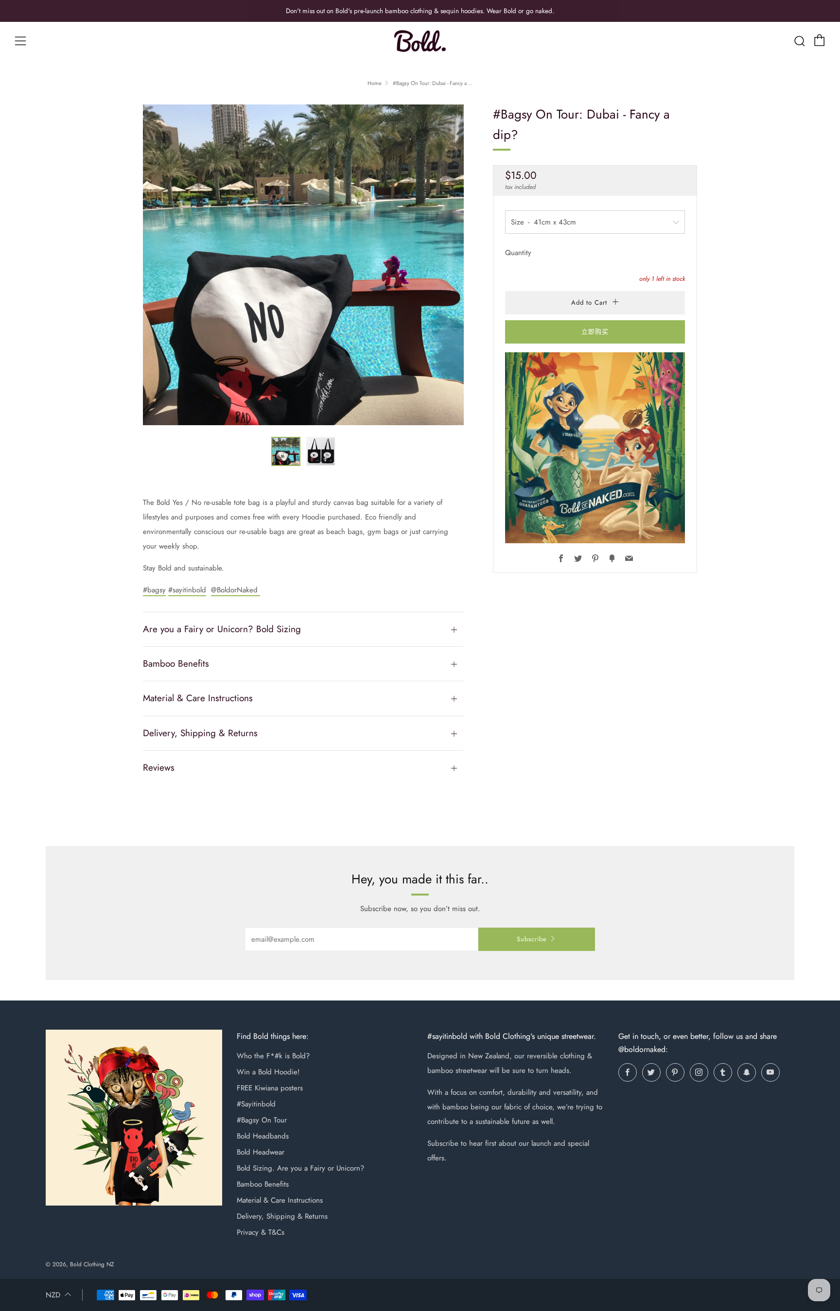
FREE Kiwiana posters (270, 1088)
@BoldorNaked (235, 590)
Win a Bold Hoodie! (268, 1072)
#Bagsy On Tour (262, 1120)
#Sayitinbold (256, 1104)
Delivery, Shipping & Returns (282, 1216)
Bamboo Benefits (263, 1184)
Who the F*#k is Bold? (273, 1056)
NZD (53, 1295)
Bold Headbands (263, 1136)
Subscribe (532, 939)
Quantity (518, 252)
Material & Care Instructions (280, 1200)
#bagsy (154, 590)
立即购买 (595, 331)
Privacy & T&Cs (260, 1232)
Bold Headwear (260, 1152)
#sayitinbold (187, 590)
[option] (303, 264)
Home (375, 83)
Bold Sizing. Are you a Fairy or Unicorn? (300, 1168)
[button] (285, 451)
